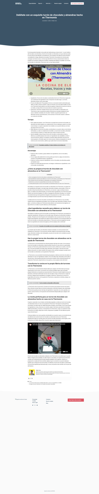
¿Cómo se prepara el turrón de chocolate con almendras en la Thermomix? (44, 177)
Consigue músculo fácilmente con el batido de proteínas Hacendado (42, 384)
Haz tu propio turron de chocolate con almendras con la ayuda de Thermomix (45, 180)
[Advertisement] (49, 30)
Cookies (34, 400)
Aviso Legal (34, 402)
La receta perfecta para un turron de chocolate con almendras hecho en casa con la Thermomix (48, 183)
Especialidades (32, 3)
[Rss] (32, 378)
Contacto (66, 3)
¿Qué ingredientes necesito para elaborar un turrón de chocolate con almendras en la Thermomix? (49, 178)
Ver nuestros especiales (77, 3)
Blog (47, 403)
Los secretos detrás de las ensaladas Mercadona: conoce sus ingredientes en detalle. (45, 382)
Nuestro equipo (58, 3)
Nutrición (48, 3)
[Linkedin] (28, 378)
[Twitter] (30, 378)
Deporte (40, 3)
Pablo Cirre (54, 20)
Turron (30, 381)
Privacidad (34, 399)
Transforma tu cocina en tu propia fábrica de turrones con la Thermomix (43, 181)
